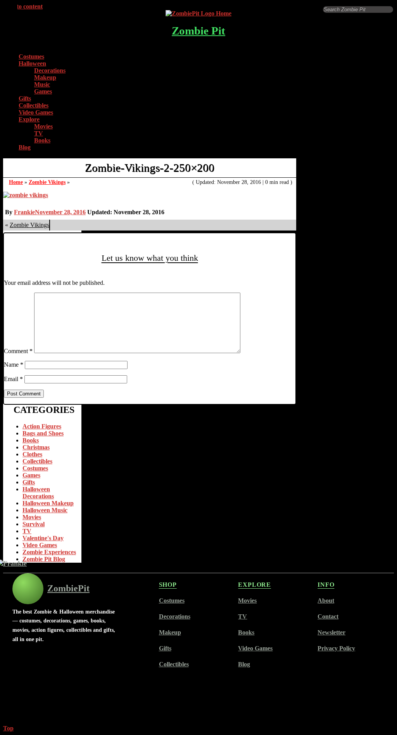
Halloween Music (44, 510)
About (326, 600)
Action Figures (41, 426)
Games (43, 91)
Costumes (31, 56)
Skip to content (23, 6)
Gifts (25, 98)
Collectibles (33, 105)
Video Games (36, 112)
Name (13, 364)
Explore (29, 119)
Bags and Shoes (43, 433)
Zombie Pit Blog (43, 559)
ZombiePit (68, 588)
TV (38, 133)
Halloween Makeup (48, 503)
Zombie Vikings (47, 182)
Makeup (45, 77)
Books (42, 140)
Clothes (32, 454)
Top (8, 728)
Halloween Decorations (38, 492)
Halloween (32, 63)
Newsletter (331, 632)
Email (13, 379)
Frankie (24, 212)
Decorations (50, 70)
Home (16, 182)
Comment (18, 351)
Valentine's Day (43, 538)
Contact (328, 616)
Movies (43, 126)
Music (42, 84)
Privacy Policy (336, 648)
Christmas (36, 447)
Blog (25, 147)
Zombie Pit (198, 30)
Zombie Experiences (49, 552)
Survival (33, 524)
